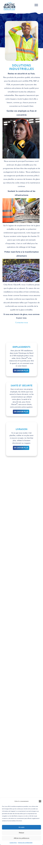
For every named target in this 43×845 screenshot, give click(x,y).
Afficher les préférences (21, 838)
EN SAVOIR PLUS (21, 370)
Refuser (21, 833)
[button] (40, 801)
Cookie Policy (13, 842)
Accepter (21, 827)
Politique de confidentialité (25, 842)
